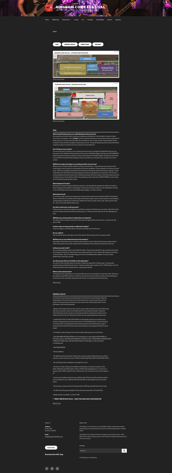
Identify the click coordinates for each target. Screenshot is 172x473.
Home (47, 19)
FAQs (57, 44)
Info (83, 19)
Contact (109, 19)
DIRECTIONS (85, 44)
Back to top (57, 282)
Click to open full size (58, 79)
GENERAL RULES (69, 44)
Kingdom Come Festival (80, 7)
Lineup (76, 19)
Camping (90, 19)
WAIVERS (98, 44)
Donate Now (66, 19)
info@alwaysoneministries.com (54, 436)
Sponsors (118, 19)
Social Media (100, 19)
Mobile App (55, 19)
